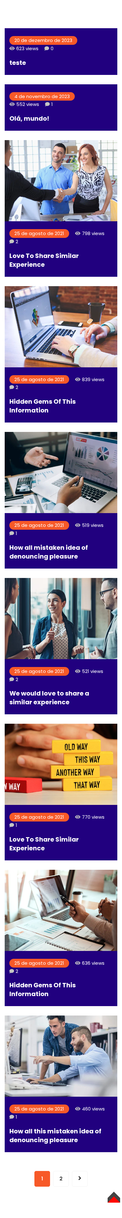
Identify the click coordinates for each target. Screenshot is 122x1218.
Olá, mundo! (29, 118)
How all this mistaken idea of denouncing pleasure (55, 1135)
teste (17, 62)
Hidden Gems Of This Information (42, 406)
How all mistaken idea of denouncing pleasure (48, 552)
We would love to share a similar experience (49, 697)
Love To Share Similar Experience (44, 260)
